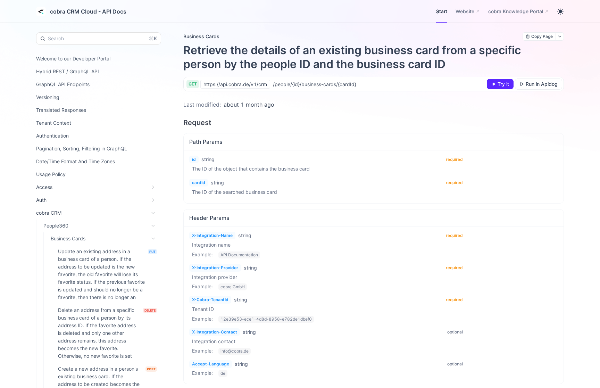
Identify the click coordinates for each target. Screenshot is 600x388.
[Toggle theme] (560, 11)
